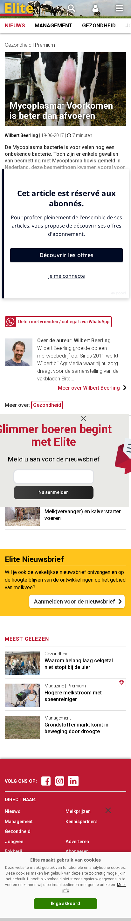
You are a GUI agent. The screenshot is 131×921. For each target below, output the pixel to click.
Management (53, 25)
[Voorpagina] (19, 10)
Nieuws (15, 25)
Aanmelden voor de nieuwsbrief (74, 601)
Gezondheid (99, 25)
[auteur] (18, 364)
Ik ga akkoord (65, 903)
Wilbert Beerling (21, 135)
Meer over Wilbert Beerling (89, 388)
